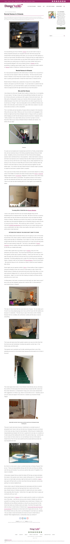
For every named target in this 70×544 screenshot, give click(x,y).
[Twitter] (61, 1)
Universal (40, 173)
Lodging (34, 522)
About (13, 1)
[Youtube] (58, 1)
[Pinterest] (56, 1)
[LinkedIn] (63, 1)
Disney (36, 173)
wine (25, 267)
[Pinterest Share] (28, 518)
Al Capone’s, (19, 175)
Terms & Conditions (18, 1)
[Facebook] (54, 1)
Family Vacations (18, 522)
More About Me (61, 28)
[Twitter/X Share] (23, 518)
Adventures (9, 522)
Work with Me (28, 1)
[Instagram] (52, 1)
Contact (9, 1)
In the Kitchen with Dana (24, 522)
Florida (24, 51)
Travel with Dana (37, 522)
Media (33, 1)
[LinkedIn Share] (25, 518)
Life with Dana (30, 522)
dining (40, 479)
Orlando (32, 63)
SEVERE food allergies (14, 225)
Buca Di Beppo (29, 260)
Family (15, 522)
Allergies (12, 522)
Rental (7, 67)
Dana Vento (14, 6)
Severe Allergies (32, 210)
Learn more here (31, 19)
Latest (24, 1)
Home (6, 1)
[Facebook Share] (20, 518)
